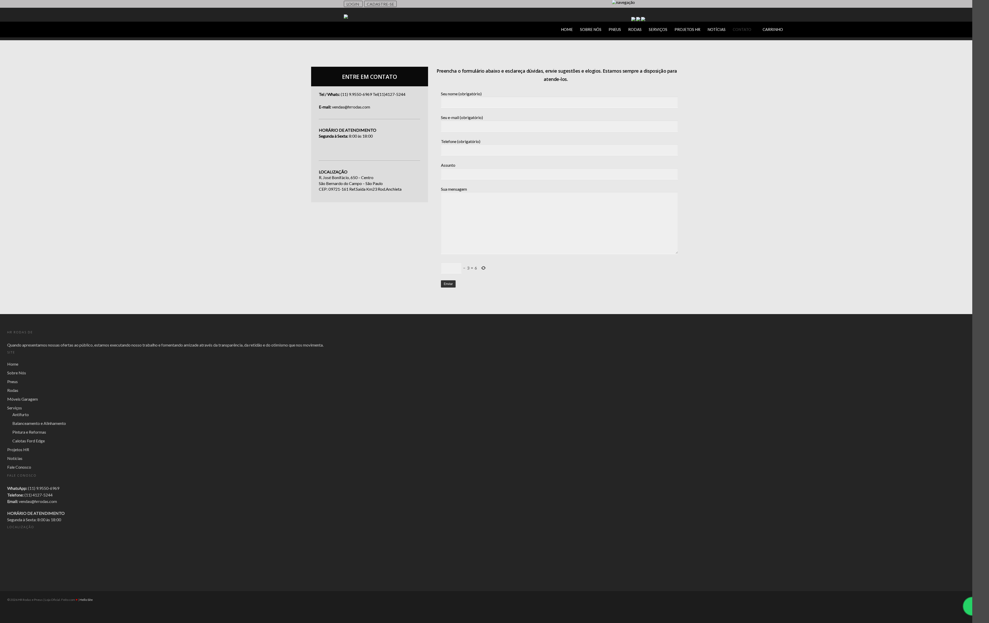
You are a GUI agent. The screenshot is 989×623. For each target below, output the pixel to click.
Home (567, 29)
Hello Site (86, 600)
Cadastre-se (380, 4)
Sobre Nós (590, 29)
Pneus (615, 29)
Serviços (658, 29)
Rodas (635, 29)
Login (353, 4)
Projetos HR (687, 29)
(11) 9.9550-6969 (43, 488)
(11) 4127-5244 (38, 494)
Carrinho (773, 29)
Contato (742, 29)
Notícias (716, 29)
